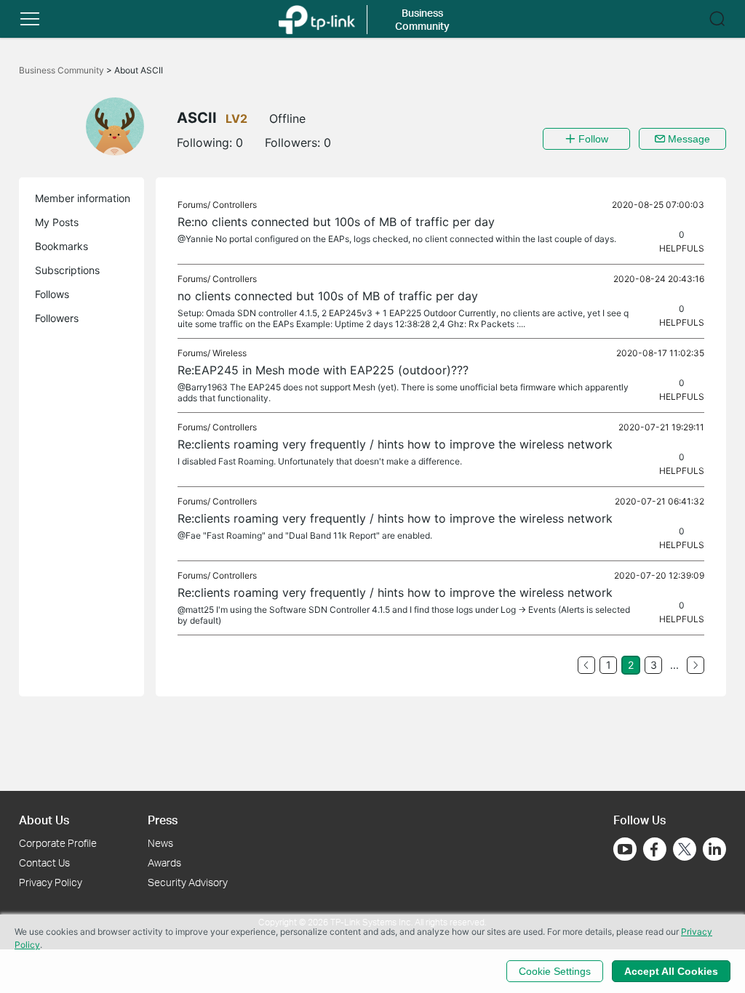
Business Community (62, 70)
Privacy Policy (50, 882)
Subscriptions (67, 270)
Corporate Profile (58, 843)
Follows (52, 294)
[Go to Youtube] (625, 849)
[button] (30, 19)
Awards (164, 862)
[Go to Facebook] (654, 849)
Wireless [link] (229, 352)
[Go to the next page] (695, 665)
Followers (57, 318)
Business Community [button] (422, 19)
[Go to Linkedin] (714, 849)
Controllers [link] (234, 204)
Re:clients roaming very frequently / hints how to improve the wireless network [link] (395, 444)
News (160, 843)
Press (163, 819)
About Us (44, 819)
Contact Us (44, 862)
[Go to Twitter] (684, 850)
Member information (82, 198)
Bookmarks (61, 246)
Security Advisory (188, 882)
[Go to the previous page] (586, 665)
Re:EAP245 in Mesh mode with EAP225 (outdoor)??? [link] (323, 370)
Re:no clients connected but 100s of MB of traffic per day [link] (336, 221)
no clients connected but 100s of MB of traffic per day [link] (328, 296)
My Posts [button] (57, 222)
